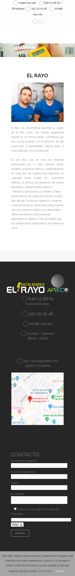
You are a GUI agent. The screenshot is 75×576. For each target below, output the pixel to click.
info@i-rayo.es (40, 324)
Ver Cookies (45, 571)
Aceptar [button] (60, 571)
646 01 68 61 (40, 298)
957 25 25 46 (39, 8)
